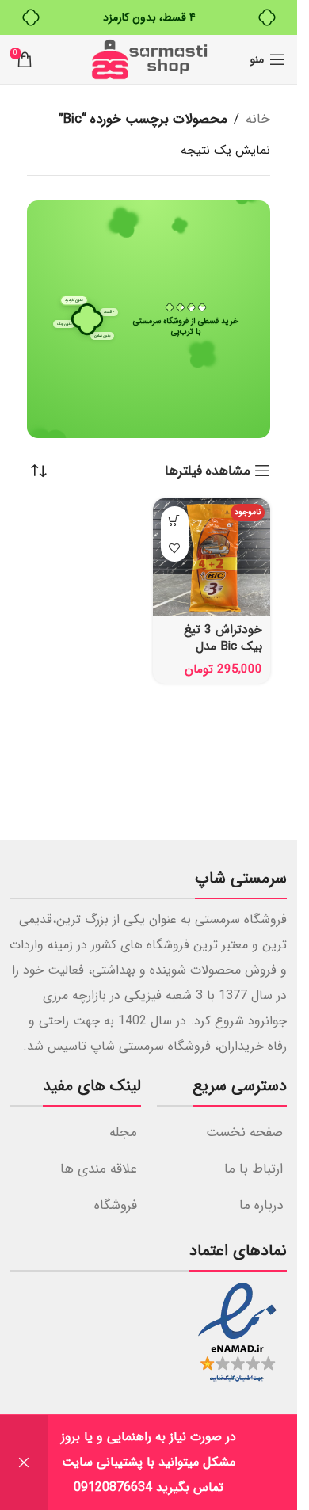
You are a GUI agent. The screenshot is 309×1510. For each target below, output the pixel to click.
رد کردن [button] (24, 1462)
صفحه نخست (244, 1132)
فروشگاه (115, 1205)
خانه (258, 119)
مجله (123, 1132)
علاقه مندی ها (98, 1169)
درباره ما (261, 1205)
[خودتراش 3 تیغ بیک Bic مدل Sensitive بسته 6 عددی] (212, 557)
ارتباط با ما (253, 1169)
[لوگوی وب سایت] (149, 59)
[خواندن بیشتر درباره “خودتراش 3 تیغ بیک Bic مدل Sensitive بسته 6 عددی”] (175, 520)
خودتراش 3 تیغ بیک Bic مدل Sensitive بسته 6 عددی (219, 655)
